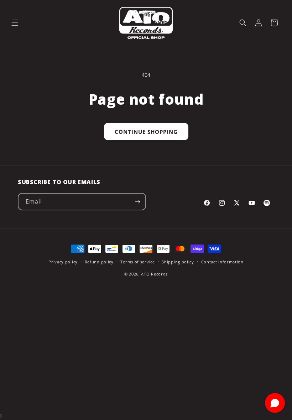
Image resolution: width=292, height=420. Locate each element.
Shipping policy (178, 261)
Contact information (222, 261)
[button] (15, 23)
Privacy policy (63, 261)
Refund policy (99, 261)
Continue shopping (146, 131)
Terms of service (137, 261)
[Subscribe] (137, 201)
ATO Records (154, 274)
